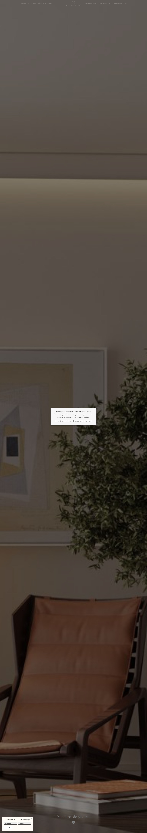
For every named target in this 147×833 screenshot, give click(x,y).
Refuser (88, 421)
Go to (8, 827)
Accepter (78, 421)
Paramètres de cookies (64, 421)
